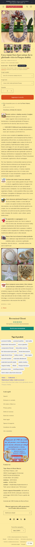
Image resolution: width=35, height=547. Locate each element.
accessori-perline (18, 341)
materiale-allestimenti (20, 358)
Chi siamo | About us (9, 404)
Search (5, 396)
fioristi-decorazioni (24, 351)
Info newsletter (7, 431)
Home (3, 377)
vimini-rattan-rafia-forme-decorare (11, 372)
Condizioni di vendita (9, 427)
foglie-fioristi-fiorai (6, 355)
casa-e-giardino (22, 344)
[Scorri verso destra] (33, 49)
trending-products (18, 369)
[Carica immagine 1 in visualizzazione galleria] (8, 48)
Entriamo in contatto (9, 400)
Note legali (6, 419)
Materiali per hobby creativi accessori (13, 380)
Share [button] (4, 308)
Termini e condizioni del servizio (11, 541)
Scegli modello (5, 72)
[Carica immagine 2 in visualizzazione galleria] (17, 48)
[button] (3, 7)
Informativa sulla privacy (26, 539)
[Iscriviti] (30, 513)
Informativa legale (15, 544)
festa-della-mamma (21, 348)
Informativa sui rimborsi (13, 539)
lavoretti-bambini (6, 358)
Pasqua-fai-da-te (24, 365)
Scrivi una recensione (17, 328)
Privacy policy (7, 408)
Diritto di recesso (8, 411)
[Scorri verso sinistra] (2, 49)
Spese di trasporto (8, 423)
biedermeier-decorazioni (8, 344)
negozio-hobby (5, 365)
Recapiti (23, 544)
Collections (11, 377)
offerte (14, 365)
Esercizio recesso (8, 415)
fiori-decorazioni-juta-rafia (9, 351)
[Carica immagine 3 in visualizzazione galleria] (26, 48)
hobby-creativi (18, 355)
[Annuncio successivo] (32, 2)
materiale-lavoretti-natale (8, 362)
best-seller (29, 341)
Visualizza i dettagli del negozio (12, 109)
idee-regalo (28, 355)
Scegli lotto (4, 79)
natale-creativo (23, 362)
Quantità (3, 87)
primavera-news (6, 369)
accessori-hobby (6, 341)
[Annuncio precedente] (3, 2)
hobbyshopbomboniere (16, 537)
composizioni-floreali (7, 348)
